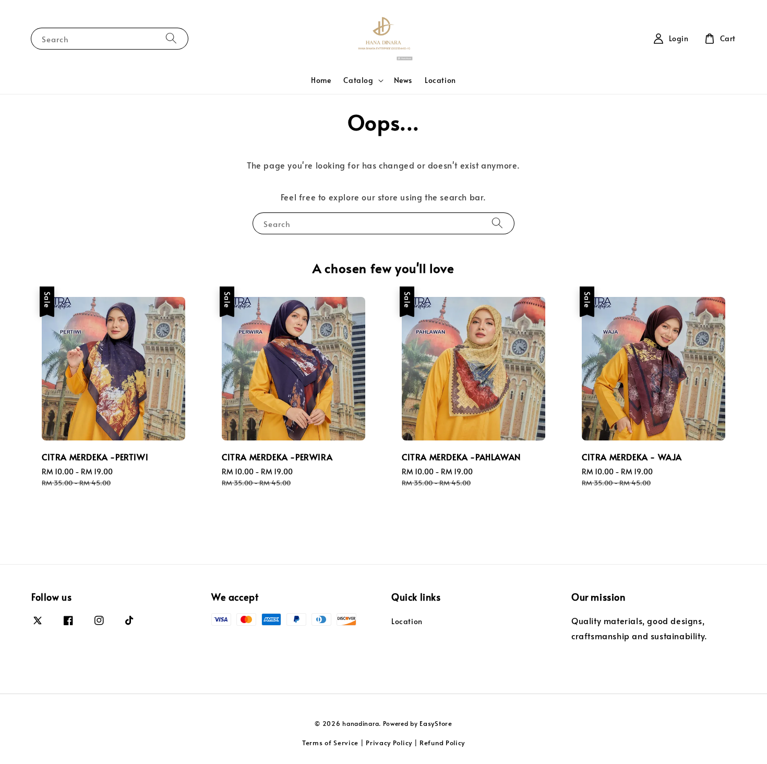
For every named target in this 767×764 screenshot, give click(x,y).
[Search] (171, 38)
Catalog (358, 80)
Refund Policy (442, 742)
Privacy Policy (389, 742)
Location (440, 80)
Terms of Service (330, 742)
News (403, 80)
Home (321, 80)
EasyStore (436, 723)
